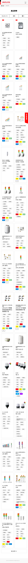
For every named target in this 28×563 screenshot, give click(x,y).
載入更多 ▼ (14, 551)
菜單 (25, 3)
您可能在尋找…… (26, 118)
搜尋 (14, 16)
